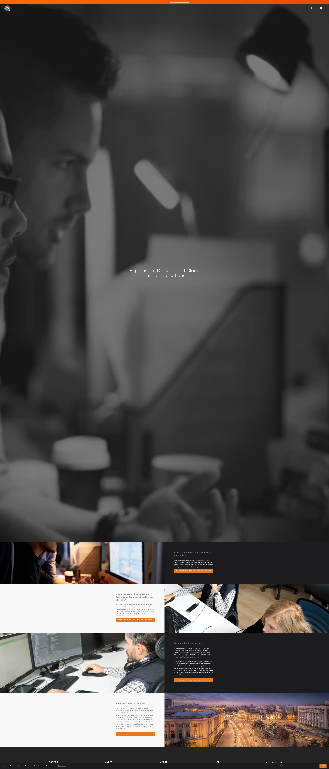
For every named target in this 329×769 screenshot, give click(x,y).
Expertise (27, 8)
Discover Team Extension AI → (179, 2)
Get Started (307, 8)
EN (315, 8)
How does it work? (39, 8)
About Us (18, 8)
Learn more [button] (62, 766)
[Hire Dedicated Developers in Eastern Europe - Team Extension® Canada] (8, 8)
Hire (57, 8)
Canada (324, 8)
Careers (51, 8)
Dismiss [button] (323, 766)
